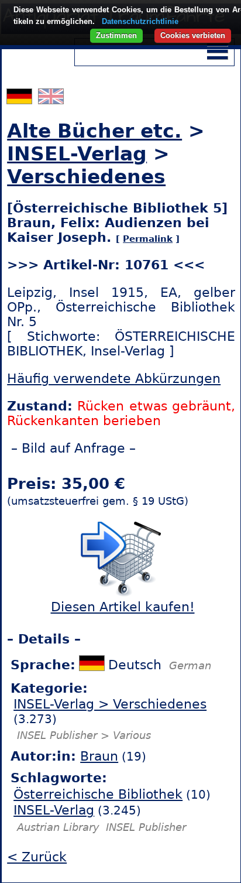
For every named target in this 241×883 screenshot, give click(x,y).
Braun (99, 756)
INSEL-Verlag (77, 153)
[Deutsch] (21, 99)
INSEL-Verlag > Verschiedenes (109, 704)
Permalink (148, 239)
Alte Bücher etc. (94, 130)
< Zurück (37, 857)
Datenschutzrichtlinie (140, 21)
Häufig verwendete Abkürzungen (114, 378)
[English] (51, 99)
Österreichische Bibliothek (98, 794)
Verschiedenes (86, 176)
